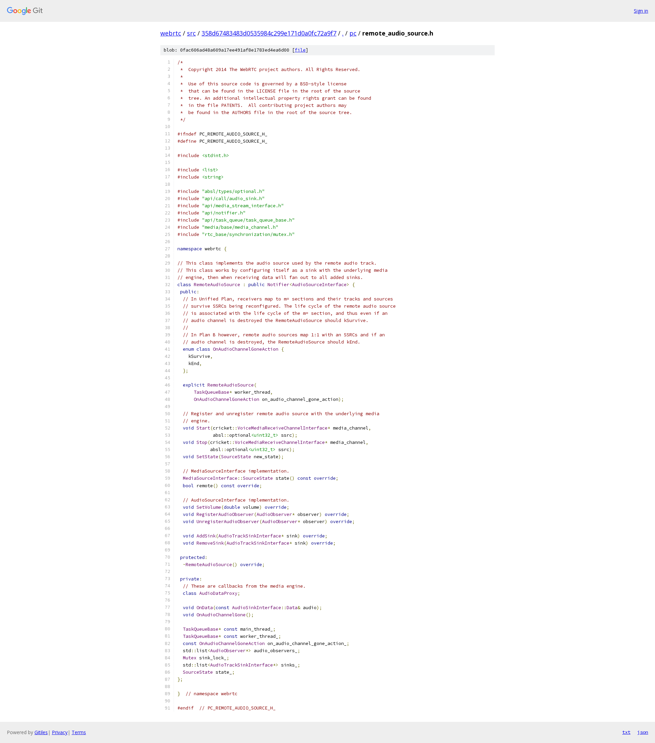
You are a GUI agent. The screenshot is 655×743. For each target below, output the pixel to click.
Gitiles (41, 732)
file (300, 50)
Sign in (641, 11)
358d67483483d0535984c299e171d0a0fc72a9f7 (269, 33)
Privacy (60, 732)
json (642, 732)
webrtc (170, 33)
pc (352, 33)
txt (626, 732)
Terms (79, 732)
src (191, 33)
